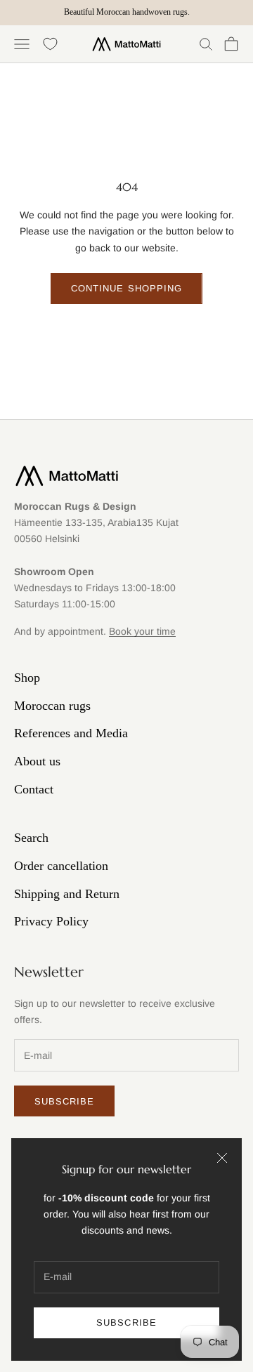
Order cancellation (61, 866)
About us (37, 761)
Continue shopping (126, 288)
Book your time (142, 631)
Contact (33, 789)
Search (31, 838)
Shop (27, 678)
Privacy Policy (51, 921)
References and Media (71, 733)
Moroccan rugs (52, 706)
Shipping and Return (66, 894)
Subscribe (126, 1322)
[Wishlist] (50, 44)
